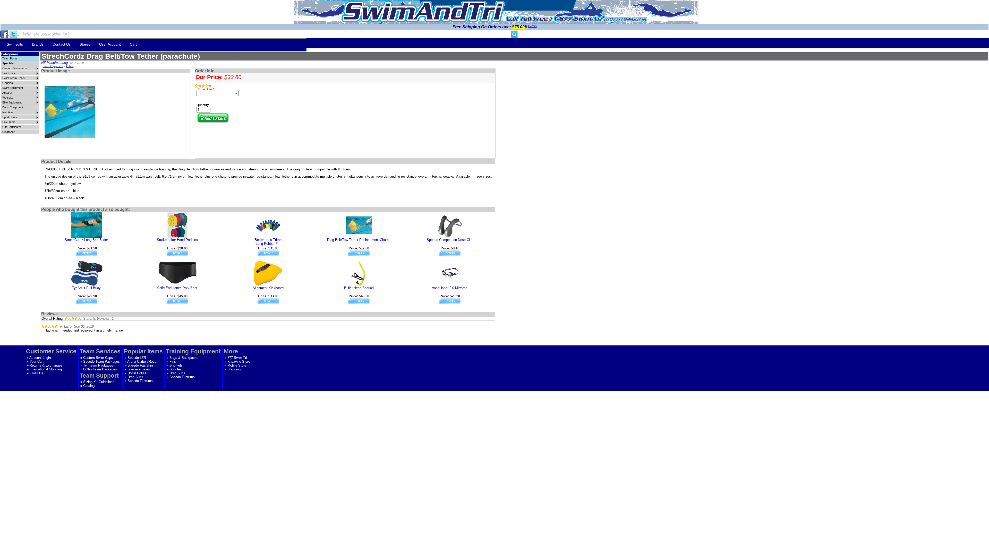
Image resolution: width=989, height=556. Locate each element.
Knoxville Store (238, 361)
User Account (110, 44)
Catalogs (89, 386)
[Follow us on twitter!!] (14, 34)
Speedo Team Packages (101, 361)
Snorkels (176, 365)
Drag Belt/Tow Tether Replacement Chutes (358, 240)
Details (532, 26)
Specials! (8, 63)
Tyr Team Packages (98, 365)
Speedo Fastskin (140, 365)
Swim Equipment (52, 66)
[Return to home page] (423, 11)
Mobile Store (236, 365)
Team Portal (9, 58)
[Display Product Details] (86, 255)
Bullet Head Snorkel (359, 288)
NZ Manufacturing (54, 63)
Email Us (36, 373)
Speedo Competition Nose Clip (449, 240)
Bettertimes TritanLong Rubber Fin (268, 242)
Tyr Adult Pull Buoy (86, 288)
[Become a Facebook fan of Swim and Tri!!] (4, 34)
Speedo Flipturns (140, 381)
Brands (38, 44)
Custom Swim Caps (98, 358)
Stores (85, 44)
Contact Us (62, 44)
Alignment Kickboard (268, 288)
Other (69, 66)
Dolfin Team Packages (100, 369)
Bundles (175, 369)
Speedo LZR (136, 358)
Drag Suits (135, 377)
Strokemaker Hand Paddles (177, 240)
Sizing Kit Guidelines (98, 382)
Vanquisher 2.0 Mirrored (449, 288)
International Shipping (46, 369)
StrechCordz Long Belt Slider (86, 240)
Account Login (40, 358)
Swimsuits (15, 44)
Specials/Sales (138, 369)
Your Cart (37, 361)
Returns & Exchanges (46, 365)
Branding (234, 369)
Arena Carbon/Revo (141, 361)
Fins (172, 361)
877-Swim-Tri (237, 358)
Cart (133, 44)
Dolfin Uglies (136, 373)
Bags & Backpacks (183, 358)
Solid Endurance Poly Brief (177, 288)
